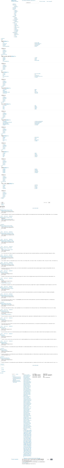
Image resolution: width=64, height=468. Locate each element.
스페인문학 (36, 170)
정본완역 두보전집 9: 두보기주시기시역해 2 (7, 226)
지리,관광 (36, 187)
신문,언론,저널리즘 (37, 44)
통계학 (4, 90)
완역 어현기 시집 (3, 328)
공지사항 (15, 23)
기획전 (15, 15)
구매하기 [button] (1, 216)
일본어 (4, 155)
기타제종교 (36, 77)
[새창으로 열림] (42, 1)
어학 (2, 149)
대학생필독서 (16, 11)
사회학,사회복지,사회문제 (6, 92)
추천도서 (14, 9)
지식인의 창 (13, 375)
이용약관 (30, 458)
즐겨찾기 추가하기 (13, 0)
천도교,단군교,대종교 (37, 73)
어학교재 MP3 (16, 29)
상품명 (37, 208)
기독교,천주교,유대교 (6, 76)
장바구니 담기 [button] (6, 216)
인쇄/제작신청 (16, 21)
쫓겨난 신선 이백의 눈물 (4, 272)
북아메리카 (4, 188)
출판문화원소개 (15, 32)
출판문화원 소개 (26, 458)
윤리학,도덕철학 (37, 60)
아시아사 (4, 185)
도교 (3, 77)
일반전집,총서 (36, 45)
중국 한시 (2, 280)
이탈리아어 (36, 155)
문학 (2, 165)
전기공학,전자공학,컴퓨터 (38, 122)
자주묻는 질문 (16, 25)
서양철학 (36, 57)
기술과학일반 (5, 121)
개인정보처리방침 (33, 458)
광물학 (36, 106)
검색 (49, 202)
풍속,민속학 (36, 92)
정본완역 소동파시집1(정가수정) (5, 358)
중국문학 (4, 170)
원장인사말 (15, 33)
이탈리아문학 (36, 171)
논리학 (36, 58)
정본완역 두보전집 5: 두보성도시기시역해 (7, 210)
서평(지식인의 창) (16, 27)
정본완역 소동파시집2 (4, 350)
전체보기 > (6, 41)
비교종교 (4, 74)
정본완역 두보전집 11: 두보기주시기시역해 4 (7, 288)
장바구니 (34, 0)
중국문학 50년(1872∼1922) (5, 311)
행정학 (36, 89)
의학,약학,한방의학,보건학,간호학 (7, 122)
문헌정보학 (4, 44)
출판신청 (14, 16)
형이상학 (4, 58)
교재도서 (4, 52)
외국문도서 (2, 197)
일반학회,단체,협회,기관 (38, 43)
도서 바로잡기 (16, 30)
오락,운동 (36, 140)
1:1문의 (15, 26)
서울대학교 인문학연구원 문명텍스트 (6, 314)
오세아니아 (36, 185)
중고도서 (4, 69)
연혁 (15, 35)
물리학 (4, 107)
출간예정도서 (16, 6)
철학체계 (4, 59)
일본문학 (4, 171)
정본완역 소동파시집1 (4, 343)
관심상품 (2, 369)
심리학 (36, 59)
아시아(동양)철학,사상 (6, 61)
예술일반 (4, 137)
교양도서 (4, 53)
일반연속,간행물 (37, 42)
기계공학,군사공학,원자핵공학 (39, 121)
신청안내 (15, 17)
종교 (2, 70)
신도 (35, 74)
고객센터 (31, 0)
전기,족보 (36, 188)
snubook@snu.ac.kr (25, 462)
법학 (35, 90)
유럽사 (4, 186)
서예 (3, 140)
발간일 (34, 208)
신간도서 (15, 5)
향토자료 (36, 46)
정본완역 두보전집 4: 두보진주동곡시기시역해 (7, 241)
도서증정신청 (16, 19)
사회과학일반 (5, 89)
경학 (3, 60)
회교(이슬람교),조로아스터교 (38, 76)
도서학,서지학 (5, 43)
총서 (15, 13)
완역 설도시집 (3, 335)
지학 (35, 105)
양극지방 (36, 186)
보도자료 (15, 24)
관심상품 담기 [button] (11, 216)
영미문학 (4, 172)
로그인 (23, 0)
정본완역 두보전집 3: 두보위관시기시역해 (7, 219)
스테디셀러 (14, 8)
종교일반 (4, 73)
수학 (3, 106)
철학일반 (4, 57)
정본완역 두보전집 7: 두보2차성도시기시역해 (7, 264)
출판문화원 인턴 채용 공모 (16, 380)
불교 (3, 75)
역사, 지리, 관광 (3, 181)
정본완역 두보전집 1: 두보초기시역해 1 (6, 304)
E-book (2, 198)
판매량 (35, 208)
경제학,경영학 (5, 91)
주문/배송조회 (28, 0)
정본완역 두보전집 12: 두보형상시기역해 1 (7, 249)
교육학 (36, 91)
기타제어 (36, 156)
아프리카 (4, 187)
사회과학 (2, 86)
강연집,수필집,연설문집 (6, 46)
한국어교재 (14, 7)
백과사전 (4, 45)
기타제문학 (36, 172)
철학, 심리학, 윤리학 (4, 54)
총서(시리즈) (4, 51)
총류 (2, 39)
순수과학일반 (5, 105)
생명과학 (36, 107)
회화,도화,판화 (37, 137)
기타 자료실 (16, 31)
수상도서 (15, 10)
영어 (3, 156)
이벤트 (15, 14)
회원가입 (25, 0)
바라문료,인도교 (37, 75)
